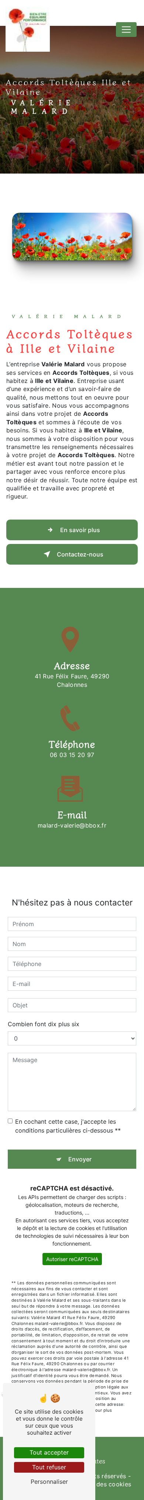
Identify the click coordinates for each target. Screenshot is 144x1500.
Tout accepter (49, 1452)
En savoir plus (80, 530)
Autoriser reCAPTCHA (72, 1259)
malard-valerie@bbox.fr (72, 825)
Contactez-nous (80, 554)
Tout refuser (49, 1467)
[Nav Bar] (126, 29)
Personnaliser (49, 1481)
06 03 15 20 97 (72, 754)
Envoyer (80, 1159)
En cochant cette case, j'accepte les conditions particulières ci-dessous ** (68, 1126)
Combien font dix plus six (43, 1024)
